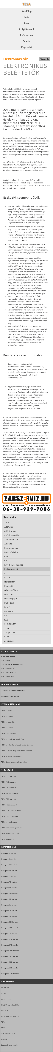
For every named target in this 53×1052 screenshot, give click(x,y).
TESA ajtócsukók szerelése (11, 756)
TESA (3, 1022)
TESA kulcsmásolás (8, 733)
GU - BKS (4, 1039)
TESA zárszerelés (8, 722)
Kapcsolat (26, 47)
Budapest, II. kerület (8, 859)
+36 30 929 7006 (7, 660)
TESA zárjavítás (7, 728)
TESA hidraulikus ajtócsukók (11, 828)
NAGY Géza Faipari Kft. (10, 1005)
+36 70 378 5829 (7, 676)
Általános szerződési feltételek (12, 690)
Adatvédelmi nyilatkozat (10, 696)
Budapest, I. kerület (8, 853)
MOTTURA (5, 988)
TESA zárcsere (6, 710)
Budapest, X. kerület (8, 905)
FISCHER (4, 1010)
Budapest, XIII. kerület (9, 922)
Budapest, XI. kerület (9, 910)
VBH (3, 1028)
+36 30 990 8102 (7, 668)
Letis (26, 17)
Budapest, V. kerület (8, 876)
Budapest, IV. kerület (9, 870)
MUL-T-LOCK (6, 999)
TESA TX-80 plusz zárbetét (11, 810)
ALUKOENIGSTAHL (8, 1033)
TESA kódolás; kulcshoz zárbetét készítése (17, 745)
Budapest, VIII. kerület (9, 893)
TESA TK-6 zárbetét (8, 799)
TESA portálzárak (7, 839)
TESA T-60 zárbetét (8, 788)
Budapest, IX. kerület (9, 899)
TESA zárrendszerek (9, 822)
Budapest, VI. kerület (9, 882)
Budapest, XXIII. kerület (10, 973)
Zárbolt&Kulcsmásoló (9, 1045)
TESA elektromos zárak (10, 833)
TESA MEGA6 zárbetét (9, 793)
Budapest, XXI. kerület (9, 962)
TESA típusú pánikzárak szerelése (14, 762)
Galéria (26, 41)
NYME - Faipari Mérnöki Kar (11, 1016)
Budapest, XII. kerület (9, 916)
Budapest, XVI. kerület (9, 939)
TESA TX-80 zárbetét (9, 805)
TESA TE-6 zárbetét (8, 782)
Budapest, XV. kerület (9, 933)
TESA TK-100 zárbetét (9, 816)
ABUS (3, 993)
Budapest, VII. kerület (9, 888)
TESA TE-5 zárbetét (8, 776)
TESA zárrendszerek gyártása (12, 739)
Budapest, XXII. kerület (9, 968)
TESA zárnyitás (7, 716)
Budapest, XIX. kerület (9, 956)
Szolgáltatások (26, 29)
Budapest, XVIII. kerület (10, 951)
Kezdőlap (27, 11)
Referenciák (26, 35)
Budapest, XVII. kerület (9, 945)
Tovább (44, 59)
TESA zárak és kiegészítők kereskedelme (16, 750)
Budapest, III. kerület (9, 865)
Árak (26, 23)
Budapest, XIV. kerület (9, 928)
